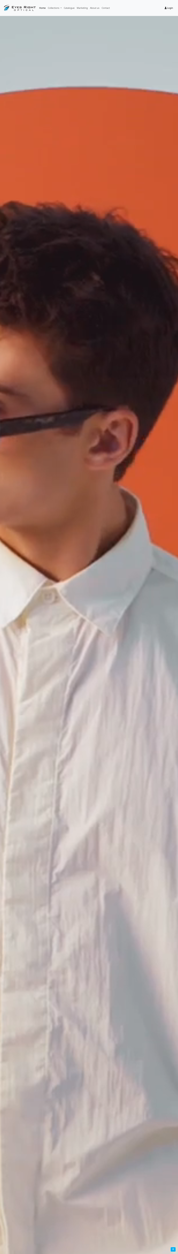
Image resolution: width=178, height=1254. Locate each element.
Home (42, 7)
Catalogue (69, 7)
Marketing (82, 7)
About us (94, 7)
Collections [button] (54, 7)
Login (170, 7)
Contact (106, 7)
